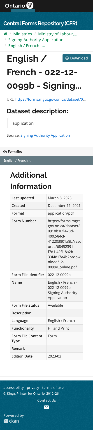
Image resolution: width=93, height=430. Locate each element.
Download (78, 58)
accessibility (13, 387)
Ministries (22, 33)
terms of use (53, 387)
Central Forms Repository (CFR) (40, 23)
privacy (33, 387)
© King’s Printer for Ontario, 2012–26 (31, 393)
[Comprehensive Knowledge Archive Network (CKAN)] (11, 421)
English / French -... (26, 45)
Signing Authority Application (35, 39)
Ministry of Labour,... (57, 33)
